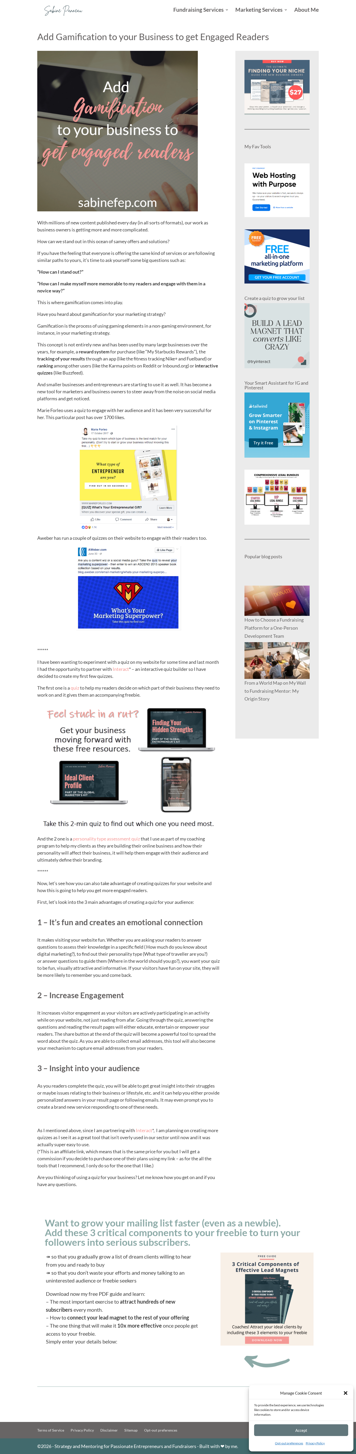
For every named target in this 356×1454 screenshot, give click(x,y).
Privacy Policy (315, 1443)
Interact (121, 669)
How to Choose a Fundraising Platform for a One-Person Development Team (274, 628)
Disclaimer (109, 1430)
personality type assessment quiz (106, 839)
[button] (345, 1393)
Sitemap (131, 1430)
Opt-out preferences (289, 1443)
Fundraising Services (198, 10)
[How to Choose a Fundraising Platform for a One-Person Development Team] (277, 601)
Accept (301, 1430)
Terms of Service (50, 1430)
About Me (306, 10)
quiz (75, 688)
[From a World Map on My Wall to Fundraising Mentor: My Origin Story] (277, 660)
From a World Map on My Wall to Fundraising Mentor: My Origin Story (275, 691)
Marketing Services (259, 10)
